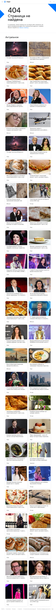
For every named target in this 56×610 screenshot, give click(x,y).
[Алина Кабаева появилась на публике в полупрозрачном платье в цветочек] (40, 100)
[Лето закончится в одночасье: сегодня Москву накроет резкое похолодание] (40, 383)
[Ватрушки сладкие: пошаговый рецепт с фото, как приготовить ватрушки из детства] (16, 548)
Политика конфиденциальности (43, 608)
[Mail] (5, 2)
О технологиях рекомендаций (29, 608)
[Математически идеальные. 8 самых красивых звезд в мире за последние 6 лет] (40, 571)
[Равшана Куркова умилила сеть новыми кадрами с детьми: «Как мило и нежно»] (16, 336)
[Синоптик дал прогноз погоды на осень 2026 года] (40, 194)
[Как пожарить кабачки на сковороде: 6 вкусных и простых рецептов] (40, 359)
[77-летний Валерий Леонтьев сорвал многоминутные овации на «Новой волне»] (16, 383)
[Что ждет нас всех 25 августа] (16, 53)
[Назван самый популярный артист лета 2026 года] (40, 595)
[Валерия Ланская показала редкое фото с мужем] (16, 477)
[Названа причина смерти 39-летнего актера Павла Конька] (16, 430)
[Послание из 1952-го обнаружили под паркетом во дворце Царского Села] (40, 53)
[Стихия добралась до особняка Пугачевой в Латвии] (40, 477)
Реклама (14, 608)
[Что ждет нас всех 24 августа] (16, 147)
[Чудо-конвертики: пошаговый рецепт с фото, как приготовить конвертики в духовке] (40, 76)
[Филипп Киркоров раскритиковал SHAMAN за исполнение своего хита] (40, 336)
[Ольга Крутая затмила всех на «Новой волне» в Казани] (40, 147)
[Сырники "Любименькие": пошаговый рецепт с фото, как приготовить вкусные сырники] (16, 76)
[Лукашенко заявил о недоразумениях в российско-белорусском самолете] (40, 123)
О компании (8, 608)
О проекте (20, 608)
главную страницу (23, 27)
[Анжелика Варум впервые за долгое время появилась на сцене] (16, 595)
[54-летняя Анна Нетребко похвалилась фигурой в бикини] (40, 289)
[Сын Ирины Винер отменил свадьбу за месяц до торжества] (16, 241)
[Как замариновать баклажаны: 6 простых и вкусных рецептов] (16, 454)
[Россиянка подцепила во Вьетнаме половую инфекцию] (40, 454)
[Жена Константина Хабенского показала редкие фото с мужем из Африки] (16, 571)
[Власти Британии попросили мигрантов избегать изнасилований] (16, 359)
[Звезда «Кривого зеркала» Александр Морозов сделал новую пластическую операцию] (16, 100)
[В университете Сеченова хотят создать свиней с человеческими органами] (40, 548)
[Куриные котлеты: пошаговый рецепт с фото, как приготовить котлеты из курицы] (40, 524)
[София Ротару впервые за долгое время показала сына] (40, 265)
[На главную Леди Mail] (8, 2)
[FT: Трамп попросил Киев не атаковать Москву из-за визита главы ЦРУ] (40, 312)
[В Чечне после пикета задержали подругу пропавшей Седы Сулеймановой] (16, 123)
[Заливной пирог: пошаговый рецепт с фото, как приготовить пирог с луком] (40, 171)
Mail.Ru (3, 608)
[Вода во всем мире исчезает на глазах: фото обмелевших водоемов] (40, 501)
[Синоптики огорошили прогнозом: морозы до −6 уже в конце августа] (16, 524)
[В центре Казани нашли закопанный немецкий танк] (16, 194)
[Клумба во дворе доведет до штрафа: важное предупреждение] (40, 406)
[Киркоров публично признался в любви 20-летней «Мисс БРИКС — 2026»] (16, 265)
